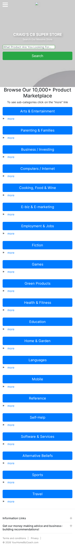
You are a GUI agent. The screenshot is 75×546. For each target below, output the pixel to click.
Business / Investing (37, 149)
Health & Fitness (37, 302)
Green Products (37, 283)
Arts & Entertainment (37, 111)
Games (37, 264)
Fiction (37, 245)
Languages (38, 360)
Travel (37, 494)
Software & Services (37, 436)
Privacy (35, 538)
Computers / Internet (37, 169)
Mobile (37, 379)
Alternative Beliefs (37, 456)
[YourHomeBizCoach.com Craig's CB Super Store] (37, 3)
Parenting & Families (37, 130)
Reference (37, 398)
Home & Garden (37, 341)
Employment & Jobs (37, 226)
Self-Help (37, 417)
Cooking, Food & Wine (37, 188)
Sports (37, 475)
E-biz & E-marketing (37, 207)
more (11, 118)
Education (37, 322)
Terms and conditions (14, 538)
